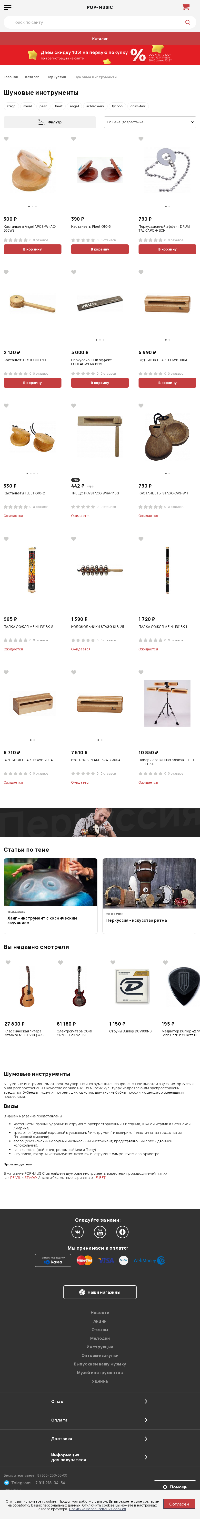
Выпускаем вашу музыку (100, 1364)
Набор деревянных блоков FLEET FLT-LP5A (166, 762)
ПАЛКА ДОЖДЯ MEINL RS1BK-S (28, 627)
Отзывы (100, 1329)
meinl (27, 106)
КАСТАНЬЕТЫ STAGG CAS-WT (163, 493)
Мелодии (100, 1338)
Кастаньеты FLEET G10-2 (24, 493)
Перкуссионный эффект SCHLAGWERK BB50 (91, 362)
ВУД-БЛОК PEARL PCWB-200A (28, 760)
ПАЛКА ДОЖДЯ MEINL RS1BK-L (163, 627)
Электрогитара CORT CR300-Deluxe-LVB (75, 1033)
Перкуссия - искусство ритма (136, 920)
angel (74, 106)
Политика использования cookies (97, 1509)
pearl (44, 106)
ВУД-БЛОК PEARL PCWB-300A (95, 760)
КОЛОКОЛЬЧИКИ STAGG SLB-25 (97, 627)
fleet (58, 106)
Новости (100, 1312)
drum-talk (138, 106)
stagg (11, 106)
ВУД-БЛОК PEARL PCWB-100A (163, 360)
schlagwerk (95, 106)
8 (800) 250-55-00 (52, 1475)
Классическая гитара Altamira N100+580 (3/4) (24, 1033)
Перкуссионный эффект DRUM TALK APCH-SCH (164, 229)
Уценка (100, 1381)
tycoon (117, 106)
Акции (100, 1321)
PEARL (15, 1177)
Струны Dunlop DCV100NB (130, 1031)
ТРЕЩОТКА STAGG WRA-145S (95, 493)
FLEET (101, 1177)
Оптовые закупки (100, 1355)
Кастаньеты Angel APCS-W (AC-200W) (30, 229)
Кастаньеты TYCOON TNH (25, 360)
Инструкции (100, 1347)
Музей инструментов (100, 1372)
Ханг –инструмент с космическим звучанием (42, 920)
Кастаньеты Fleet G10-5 (91, 227)
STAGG (30, 1177)
